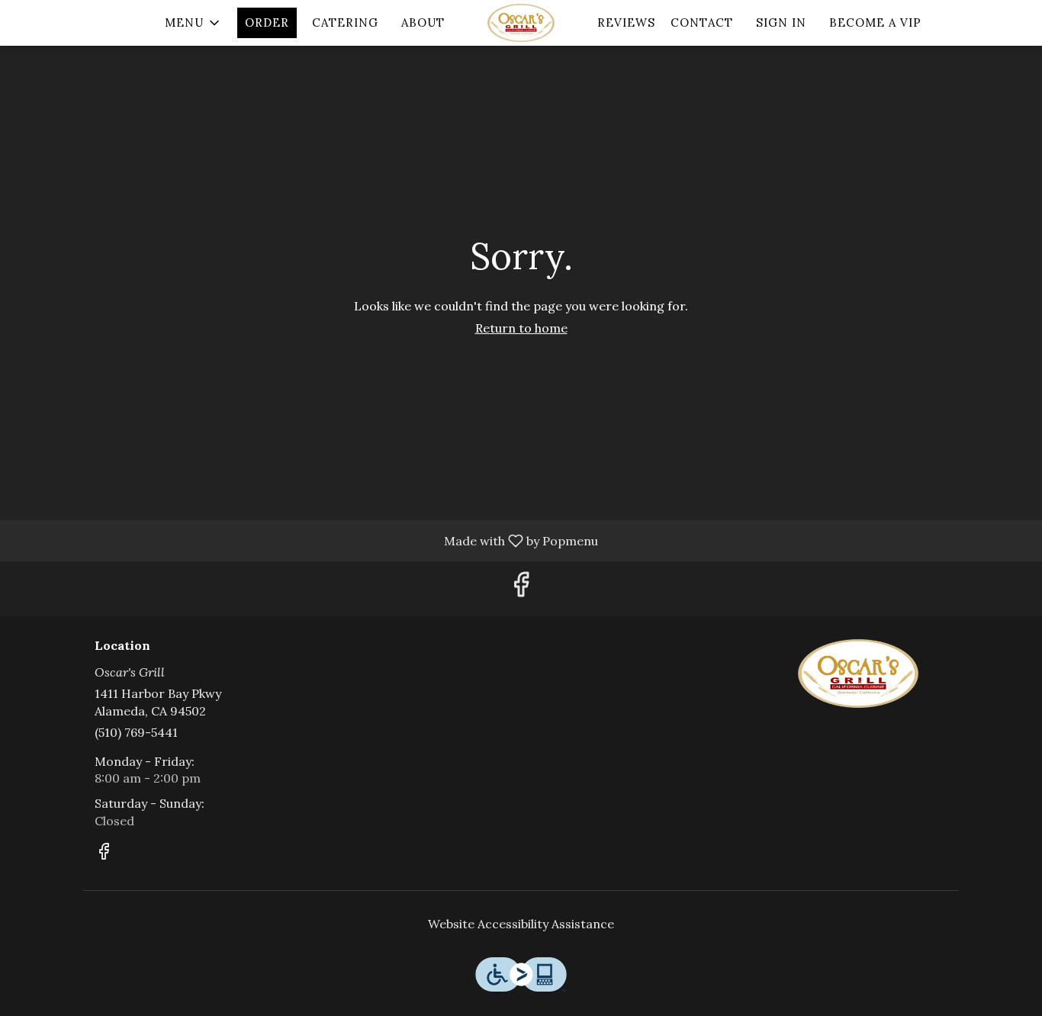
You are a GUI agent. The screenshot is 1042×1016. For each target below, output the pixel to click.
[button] (193, 23)
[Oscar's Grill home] (521, 23)
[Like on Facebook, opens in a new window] (521, 588)
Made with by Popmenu (304, 540)
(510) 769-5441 (136, 732)
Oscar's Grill (858, 673)
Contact (702, 22)
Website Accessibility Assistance (521, 923)
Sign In (781, 22)
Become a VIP (875, 22)
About (423, 22)
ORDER (267, 22)
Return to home (521, 328)
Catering (345, 22)
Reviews (626, 22)
